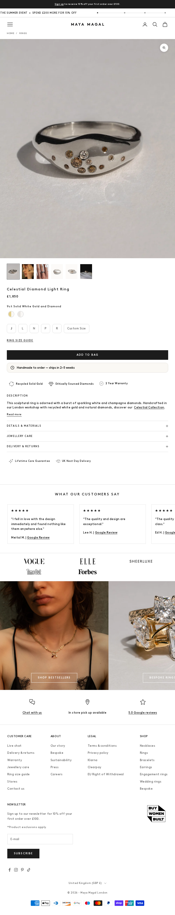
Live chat (14, 745)
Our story (58, 745)
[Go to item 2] (27, 271)
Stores (12, 781)
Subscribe (23, 853)
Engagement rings (154, 774)
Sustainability (61, 760)
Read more (14, 414)
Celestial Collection (149, 407)
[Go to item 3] (42, 271)
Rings (23, 33)
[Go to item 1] (13, 271)
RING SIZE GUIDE (20, 340)
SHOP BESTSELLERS (54, 677)
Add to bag (88, 354)
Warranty (14, 760)
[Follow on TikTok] (28, 870)
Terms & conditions (102, 745)
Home (10, 33)
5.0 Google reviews (143, 712)
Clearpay (94, 767)
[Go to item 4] (57, 271)
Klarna (93, 760)
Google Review (38, 537)
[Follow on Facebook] (9, 870)
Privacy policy (98, 753)
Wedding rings (151, 781)
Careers (57, 774)
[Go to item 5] (71, 271)
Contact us (15, 788)
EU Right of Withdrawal (106, 774)
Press (55, 767)
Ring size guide (18, 774)
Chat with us (32, 712)
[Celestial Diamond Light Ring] (11, 314)
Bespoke (57, 753)
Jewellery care (18, 767)
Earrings (146, 767)
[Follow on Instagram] (16, 870)
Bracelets (147, 760)
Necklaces (147, 745)
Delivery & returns (20, 753)
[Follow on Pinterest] (22, 870)
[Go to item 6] (86, 271)
